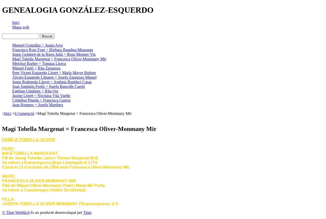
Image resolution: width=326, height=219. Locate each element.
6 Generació (24, 113)
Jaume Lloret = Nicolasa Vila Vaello (41, 95)
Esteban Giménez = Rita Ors (35, 91)
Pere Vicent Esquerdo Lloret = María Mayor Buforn (54, 73)
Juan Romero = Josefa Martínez (37, 105)
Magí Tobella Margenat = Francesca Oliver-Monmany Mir (59, 59)
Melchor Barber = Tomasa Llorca (39, 63)
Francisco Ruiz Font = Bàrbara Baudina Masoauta (52, 50)
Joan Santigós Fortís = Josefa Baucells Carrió (48, 86)
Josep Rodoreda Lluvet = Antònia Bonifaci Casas (52, 82)
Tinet (87, 212)
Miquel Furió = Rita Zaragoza (36, 68)
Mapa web (20, 27)
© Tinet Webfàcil (16, 212)
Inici (15, 22)
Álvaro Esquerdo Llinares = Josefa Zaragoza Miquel (54, 77)
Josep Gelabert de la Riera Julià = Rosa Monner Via (54, 54)
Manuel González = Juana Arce (37, 45)
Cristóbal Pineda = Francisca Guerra (41, 100)
